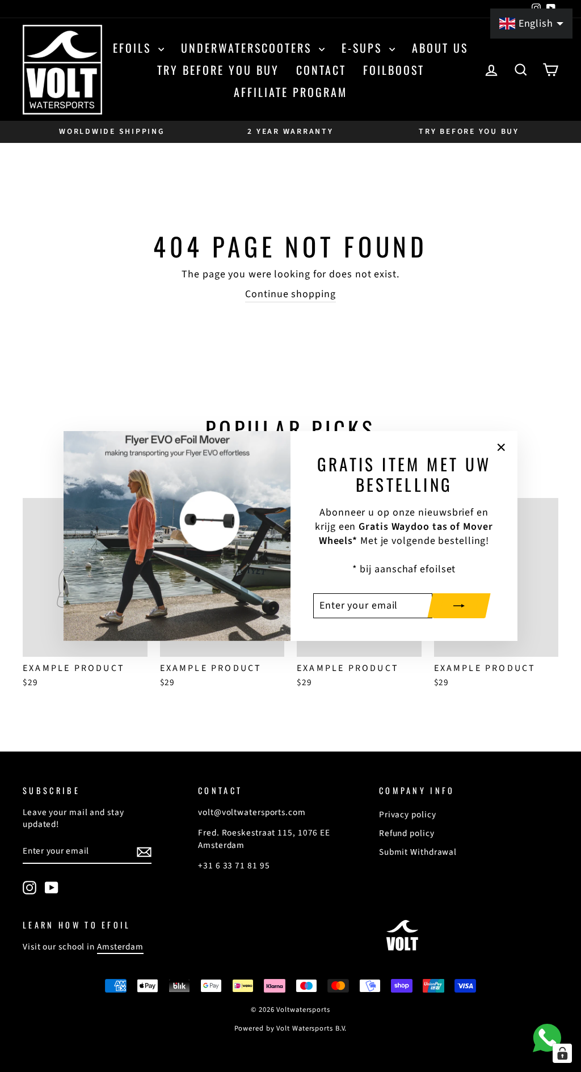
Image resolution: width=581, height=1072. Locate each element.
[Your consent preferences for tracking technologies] (562, 1053)
